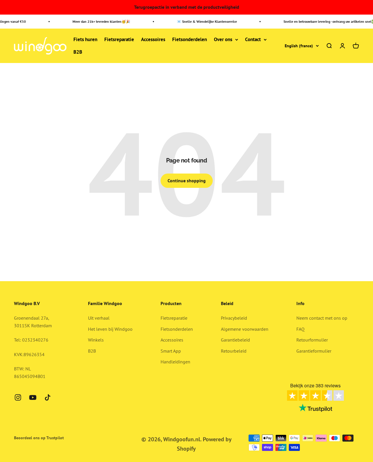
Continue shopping (187, 180)
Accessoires (153, 39)
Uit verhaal (99, 318)
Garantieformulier (313, 351)
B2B (77, 52)
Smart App (171, 351)
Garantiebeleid (235, 340)
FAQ (300, 329)
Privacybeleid (234, 318)
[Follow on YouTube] (33, 397)
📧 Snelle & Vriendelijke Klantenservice (205, 21)
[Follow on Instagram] (18, 397)
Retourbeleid (234, 351)
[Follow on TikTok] (48, 397)
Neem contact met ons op (321, 318)
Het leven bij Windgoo (110, 329)
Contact (253, 39)
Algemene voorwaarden (244, 329)
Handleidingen (175, 362)
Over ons (223, 39)
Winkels (96, 340)
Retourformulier (312, 340)
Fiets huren (85, 39)
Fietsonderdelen (189, 39)
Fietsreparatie (119, 39)
